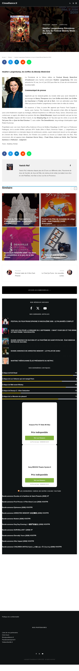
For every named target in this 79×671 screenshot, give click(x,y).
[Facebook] (36, 653)
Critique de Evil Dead (9, 373)
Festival (55, 24)
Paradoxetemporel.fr (8, 639)
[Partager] (4, 62)
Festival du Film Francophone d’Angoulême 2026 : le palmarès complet (42, 321)
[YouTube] (42, 653)
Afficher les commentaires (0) (38, 290)
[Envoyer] (23, 62)
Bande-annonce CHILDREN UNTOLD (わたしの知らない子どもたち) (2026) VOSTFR (32, 547)
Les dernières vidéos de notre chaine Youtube (40, 491)
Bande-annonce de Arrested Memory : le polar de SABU (35, 351)
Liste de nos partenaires (10, 632)
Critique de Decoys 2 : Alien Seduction (16, 390)
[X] (39, 653)
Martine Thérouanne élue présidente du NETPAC (32, 361)
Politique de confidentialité (10, 617)
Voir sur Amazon (39, 438)
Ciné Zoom (5, 635)
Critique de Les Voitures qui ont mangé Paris (18, 379)
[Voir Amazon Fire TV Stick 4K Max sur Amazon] (39, 413)
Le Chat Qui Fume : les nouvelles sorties (53, 273)
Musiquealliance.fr (8, 637)
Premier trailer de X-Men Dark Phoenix (25, 273)
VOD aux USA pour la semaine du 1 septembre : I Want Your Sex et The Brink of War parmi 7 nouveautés (44, 331)
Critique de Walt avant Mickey (12, 384)
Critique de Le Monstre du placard (14, 396)
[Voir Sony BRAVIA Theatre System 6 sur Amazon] (39, 455)
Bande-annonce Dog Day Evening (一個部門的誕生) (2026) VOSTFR (26, 524)
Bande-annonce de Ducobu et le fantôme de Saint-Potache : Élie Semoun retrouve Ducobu (43, 341)
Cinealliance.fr (9, 3)
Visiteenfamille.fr (7, 642)
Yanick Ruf (46, 24)
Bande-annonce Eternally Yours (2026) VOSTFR (19, 535)
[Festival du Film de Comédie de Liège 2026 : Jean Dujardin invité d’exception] (58, 210)
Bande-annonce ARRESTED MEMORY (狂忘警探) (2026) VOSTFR (25, 513)
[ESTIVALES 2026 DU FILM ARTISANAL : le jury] (58, 243)
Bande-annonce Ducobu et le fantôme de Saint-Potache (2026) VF (25, 496)
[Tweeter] (10, 62)
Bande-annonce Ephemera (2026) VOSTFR (17, 507)
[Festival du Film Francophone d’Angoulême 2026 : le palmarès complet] (20, 210)
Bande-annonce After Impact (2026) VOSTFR (18, 541)
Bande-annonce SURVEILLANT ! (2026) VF (17, 530)
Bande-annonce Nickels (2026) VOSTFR (16, 519)
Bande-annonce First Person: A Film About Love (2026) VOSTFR (25, 502)
